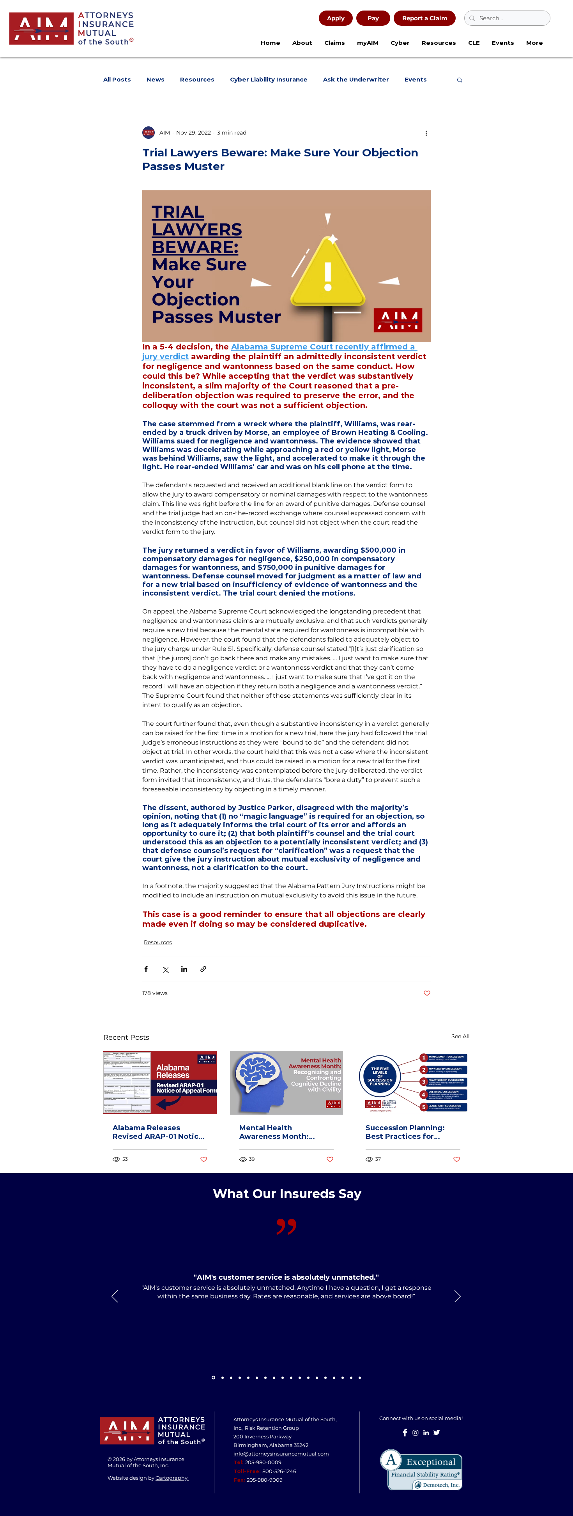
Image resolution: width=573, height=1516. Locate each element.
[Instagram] (415, 1432)
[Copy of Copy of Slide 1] (274, 1377)
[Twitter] (436, 1432)
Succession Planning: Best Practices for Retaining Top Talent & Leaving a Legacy (408, 1132)
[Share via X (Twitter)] (165, 969)
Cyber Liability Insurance (269, 79)
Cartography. (172, 1478)
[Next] (458, 1296)
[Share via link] (203, 969)
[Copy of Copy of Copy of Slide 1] (308, 1377)
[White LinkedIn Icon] (426, 1432)
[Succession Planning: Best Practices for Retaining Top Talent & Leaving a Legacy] (413, 1082)
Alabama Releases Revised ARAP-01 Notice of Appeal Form (158, 1132)
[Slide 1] (222, 1377)
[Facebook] (405, 1432)
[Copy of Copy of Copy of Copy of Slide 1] (334, 1377)
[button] (400, 43)
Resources (197, 79)
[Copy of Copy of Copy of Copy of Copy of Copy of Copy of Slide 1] (360, 1377)
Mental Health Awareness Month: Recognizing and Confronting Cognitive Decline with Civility (281, 1132)
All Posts (117, 79)
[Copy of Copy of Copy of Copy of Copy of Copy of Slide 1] (351, 1377)
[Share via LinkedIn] (184, 969)
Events (416, 79)
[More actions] (426, 132)
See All (460, 1036)
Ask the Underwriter (356, 79)
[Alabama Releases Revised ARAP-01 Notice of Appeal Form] (160, 1082)
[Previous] (114, 1296)
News (155, 79)
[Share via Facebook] (146, 969)
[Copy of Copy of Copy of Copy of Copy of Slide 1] (342, 1377)
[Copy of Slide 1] (213, 1377)
